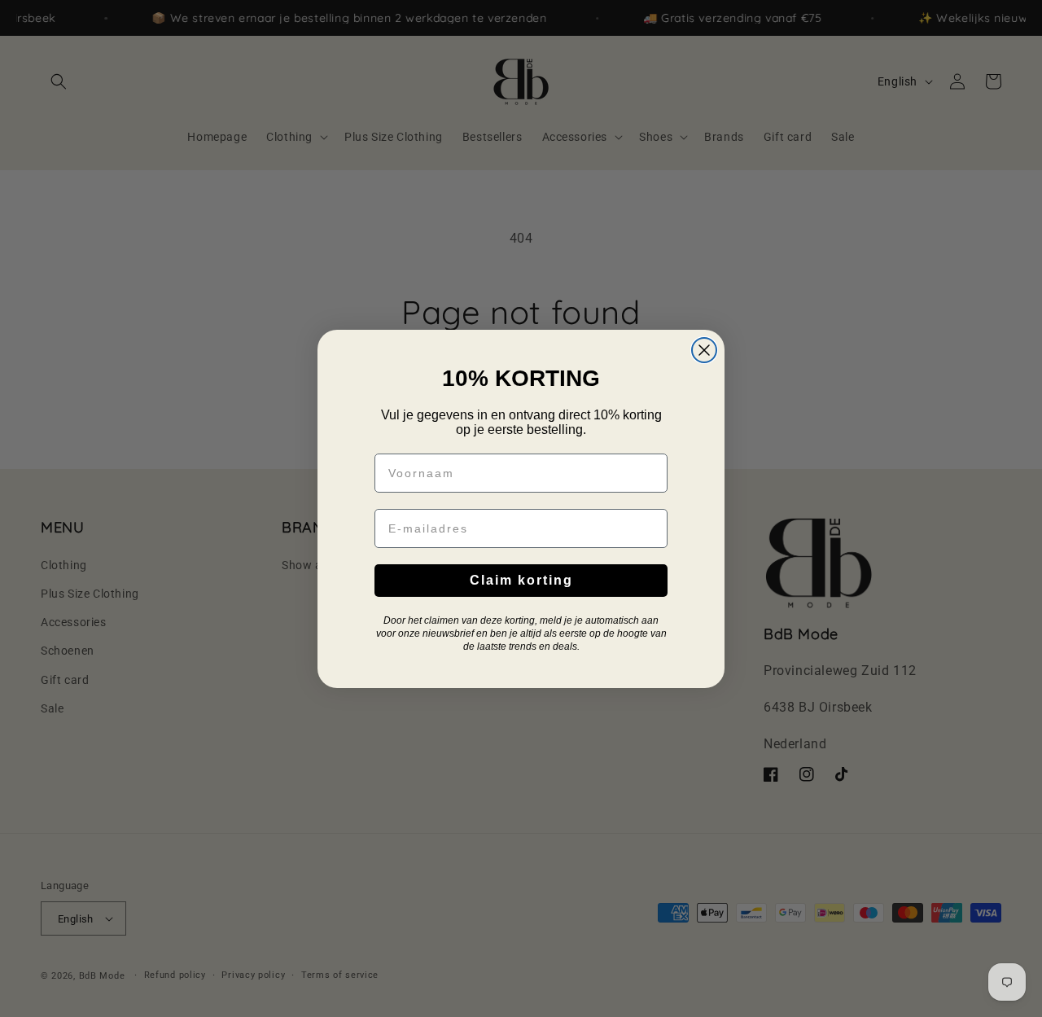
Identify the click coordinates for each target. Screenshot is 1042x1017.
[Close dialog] (704, 350)
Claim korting (521, 580)
